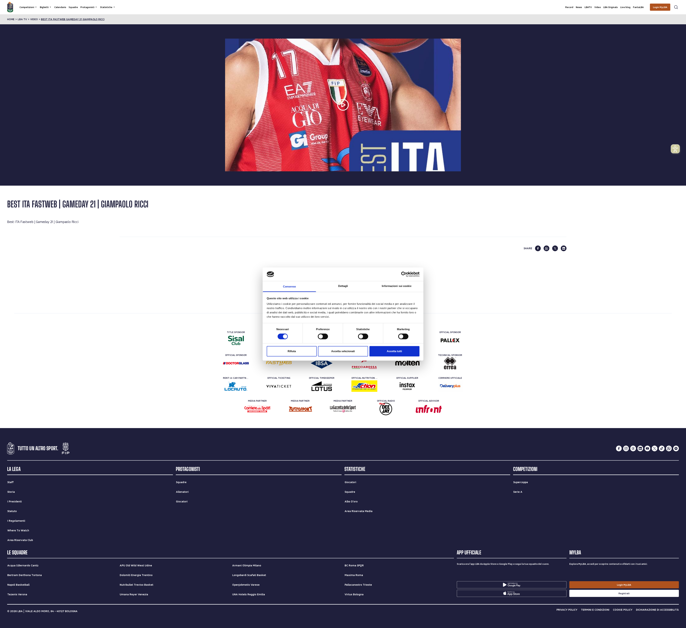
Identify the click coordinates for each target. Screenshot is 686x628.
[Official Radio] (386, 409)
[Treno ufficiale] (364, 363)
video (34, 19)
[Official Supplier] (407, 386)
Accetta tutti (394, 351)
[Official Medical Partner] (322, 363)
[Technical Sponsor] (450, 363)
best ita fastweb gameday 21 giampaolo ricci (72, 19)
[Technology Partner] (279, 363)
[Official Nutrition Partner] (364, 386)
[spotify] (676, 448)
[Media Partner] (257, 409)
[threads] (633, 448)
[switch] (323, 336)
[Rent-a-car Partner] (236, 386)
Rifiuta (292, 351)
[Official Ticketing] (279, 386)
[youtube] (647, 448)
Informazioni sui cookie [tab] (396, 285)
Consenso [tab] (289, 286)
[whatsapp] (546, 248)
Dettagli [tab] (343, 285)
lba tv (22, 19)
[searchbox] (343, 4)
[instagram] (626, 448)
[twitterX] (654, 448)
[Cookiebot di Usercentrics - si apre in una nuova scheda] (403, 274)
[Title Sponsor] (236, 340)
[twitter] (555, 248)
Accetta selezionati (343, 351)
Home (10, 19)
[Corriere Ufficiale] (450, 386)
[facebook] (538, 248)
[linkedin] (563, 248)
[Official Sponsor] (450, 340)
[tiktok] (662, 448)
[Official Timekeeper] (322, 386)
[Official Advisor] (429, 409)
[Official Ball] (407, 363)
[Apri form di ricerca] (676, 7)
